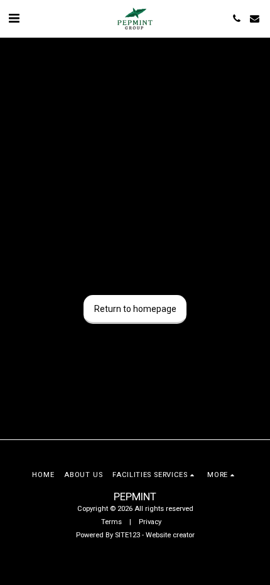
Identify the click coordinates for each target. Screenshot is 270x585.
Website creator (170, 535)
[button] (13, 18)
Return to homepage (135, 309)
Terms (111, 522)
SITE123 (127, 535)
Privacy (150, 522)
